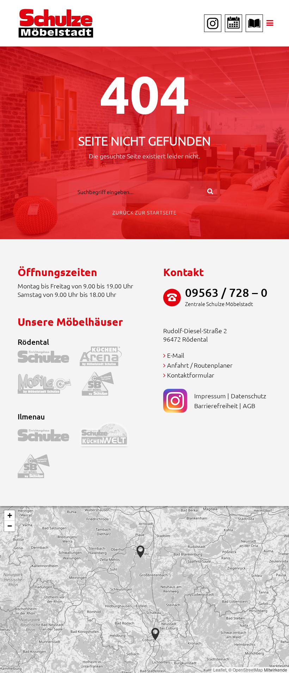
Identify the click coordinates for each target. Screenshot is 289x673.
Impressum (210, 396)
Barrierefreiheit (216, 405)
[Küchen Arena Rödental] (106, 358)
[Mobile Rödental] (50, 385)
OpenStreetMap (248, 670)
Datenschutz (248, 396)
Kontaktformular (190, 375)
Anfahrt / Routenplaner (200, 365)
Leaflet (219, 670)
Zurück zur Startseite (144, 212)
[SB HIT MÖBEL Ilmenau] (39, 468)
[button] (155, 634)
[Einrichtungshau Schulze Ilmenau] (49, 436)
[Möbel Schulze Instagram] (212, 23)
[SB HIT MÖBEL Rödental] (103, 385)
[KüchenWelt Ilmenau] (110, 436)
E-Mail (175, 355)
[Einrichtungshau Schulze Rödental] (49, 358)
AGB (249, 405)
